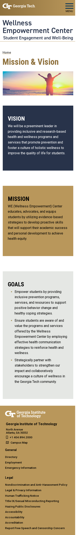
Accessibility (13, 511)
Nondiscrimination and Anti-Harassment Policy (36, 484)
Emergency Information (20, 467)
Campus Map (19, 442)
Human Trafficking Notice (22, 495)
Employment (13, 462)
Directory (11, 457)
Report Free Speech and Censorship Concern (35, 528)
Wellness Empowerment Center (38, 26)
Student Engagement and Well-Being (38, 37)
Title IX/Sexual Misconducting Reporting (32, 501)
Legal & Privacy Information (23, 490)
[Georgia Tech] (25, 413)
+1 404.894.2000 (21, 437)
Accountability (14, 517)
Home (7, 52)
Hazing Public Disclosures (22, 506)
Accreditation (14, 522)
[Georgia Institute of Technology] (19, 6)
